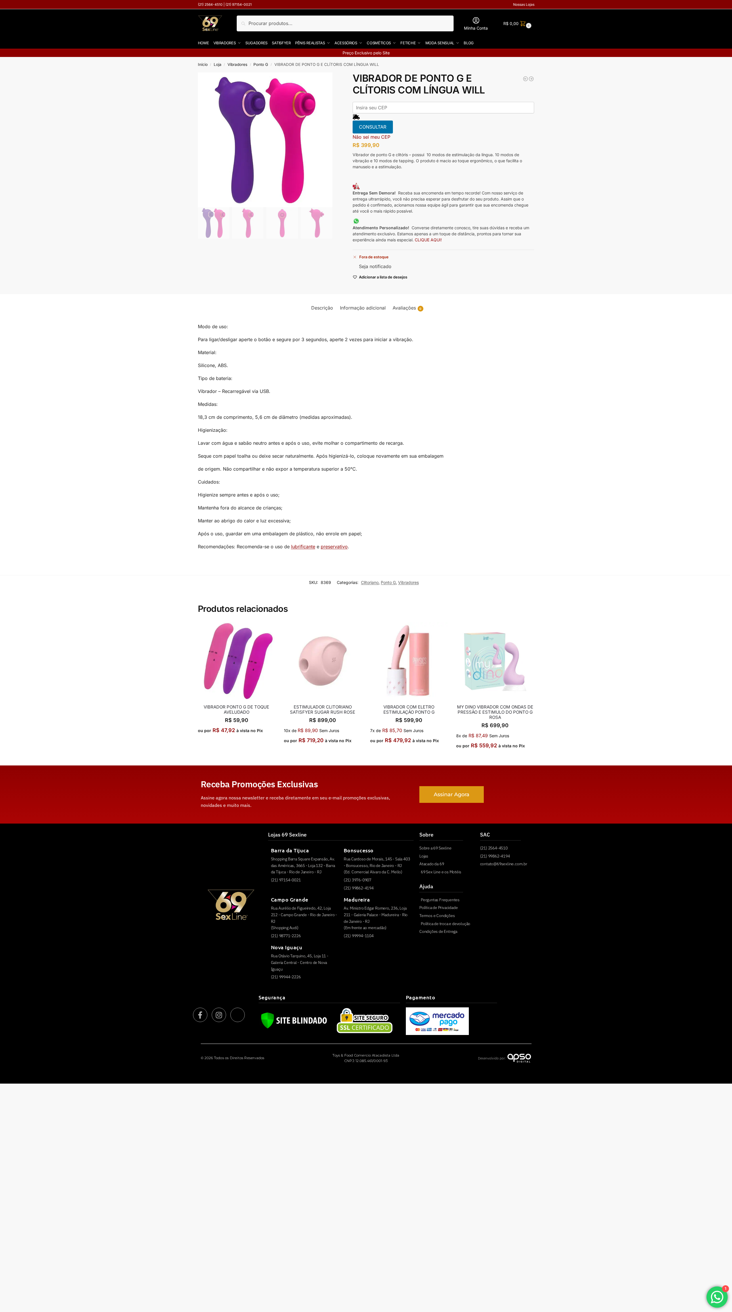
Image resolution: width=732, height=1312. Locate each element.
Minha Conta (476, 28)
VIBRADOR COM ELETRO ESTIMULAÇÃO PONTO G (409, 709)
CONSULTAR (372, 127)
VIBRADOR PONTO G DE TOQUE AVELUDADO (236, 709)
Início (203, 64)
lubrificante (303, 546)
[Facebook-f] (200, 1015)
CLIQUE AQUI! (429, 239)
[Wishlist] (266, 631)
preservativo (334, 546)
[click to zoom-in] (265, 139)
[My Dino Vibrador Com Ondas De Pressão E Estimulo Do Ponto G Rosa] (495, 661)
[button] (516, 23)
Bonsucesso (359, 850)
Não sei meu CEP (371, 137)
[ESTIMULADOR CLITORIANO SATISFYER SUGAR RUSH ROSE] (323, 661)
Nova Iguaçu (287, 947)
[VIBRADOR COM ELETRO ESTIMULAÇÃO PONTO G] (409, 661)
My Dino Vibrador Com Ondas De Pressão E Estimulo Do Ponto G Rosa (495, 712)
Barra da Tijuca (290, 850)
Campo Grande (289, 899)
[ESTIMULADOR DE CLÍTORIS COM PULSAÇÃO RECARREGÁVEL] (525, 79)
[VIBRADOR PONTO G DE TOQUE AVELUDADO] (237, 661)
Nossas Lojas (523, 4)
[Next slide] (322, 140)
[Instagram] (219, 1015)
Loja (217, 64)
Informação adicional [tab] (363, 308)
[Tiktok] (237, 1015)
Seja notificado (375, 266)
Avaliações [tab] (407, 308)
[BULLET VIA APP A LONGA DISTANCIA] (531, 79)
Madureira (357, 899)
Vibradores (237, 64)
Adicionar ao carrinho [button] (236, 743)
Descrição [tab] (322, 308)
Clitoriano (370, 582)
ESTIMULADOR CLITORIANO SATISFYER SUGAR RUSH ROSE (322, 709)
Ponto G (260, 64)
